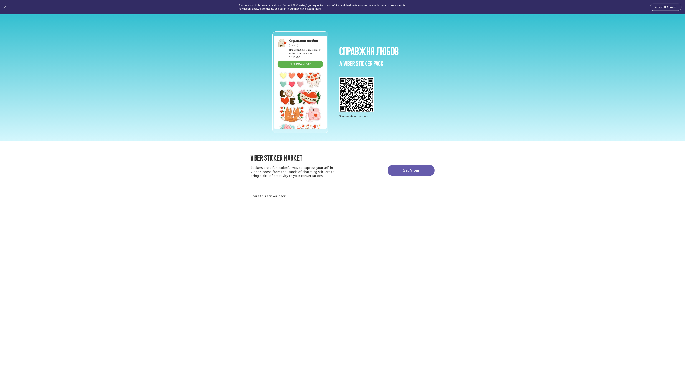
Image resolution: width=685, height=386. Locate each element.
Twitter (268, 210)
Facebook (281, 210)
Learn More (314, 8)
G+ (255, 210)
